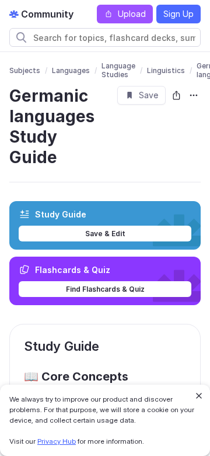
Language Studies (118, 70)
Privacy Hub (56, 441)
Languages (71, 70)
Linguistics (166, 70)
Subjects (24, 70)
